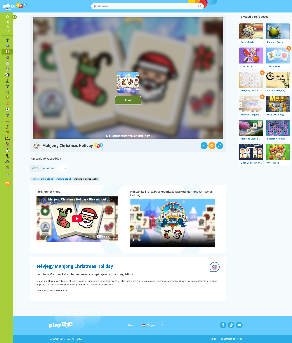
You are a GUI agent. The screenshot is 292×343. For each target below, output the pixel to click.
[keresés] (200, 6)
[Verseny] (7, 121)
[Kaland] (7, 133)
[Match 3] (7, 40)
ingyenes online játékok (43, 179)
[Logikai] (7, 98)
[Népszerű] (7, 27)
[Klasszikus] (7, 115)
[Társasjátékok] (7, 86)
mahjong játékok (63, 179)
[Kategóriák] (7, 31)
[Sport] (7, 104)
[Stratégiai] (7, 138)
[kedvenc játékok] (7, 183)
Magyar (151, 325)
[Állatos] (7, 156)
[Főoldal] (7, 17)
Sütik (213, 338)
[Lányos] (7, 167)
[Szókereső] (7, 63)
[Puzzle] (7, 46)
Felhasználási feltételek (230, 338)
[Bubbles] (7, 57)
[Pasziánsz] (7, 75)
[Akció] (7, 92)
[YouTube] (239, 325)
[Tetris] (7, 144)
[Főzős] (7, 150)
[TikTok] (231, 325)
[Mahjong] (7, 52)
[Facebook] (223, 325)
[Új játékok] (7, 22)
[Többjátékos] (7, 161)
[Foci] (7, 109)
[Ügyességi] (7, 127)
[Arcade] (7, 80)
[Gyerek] (7, 173)
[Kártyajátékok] (7, 69)
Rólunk (132, 325)
